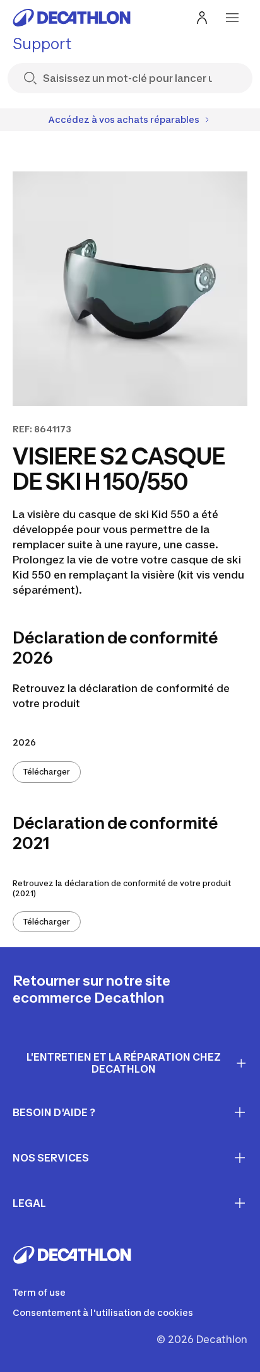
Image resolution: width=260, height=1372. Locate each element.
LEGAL (29, 1203)
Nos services (51, 1157)
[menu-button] (232, 18)
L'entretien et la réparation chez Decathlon (124, 1063)
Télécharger (46, 771)
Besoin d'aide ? (54, 1112)
